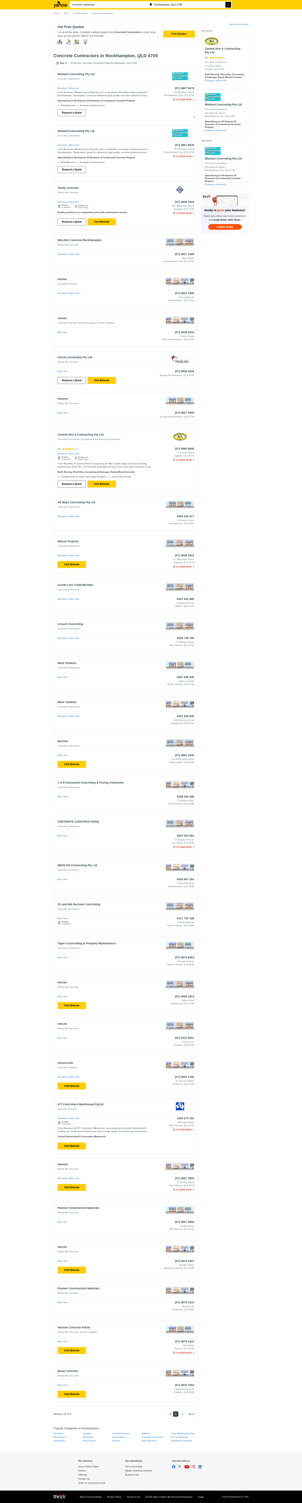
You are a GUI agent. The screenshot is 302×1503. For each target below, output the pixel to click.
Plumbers (58, 1433)
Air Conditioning (179, 1437)
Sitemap (82, 1474)
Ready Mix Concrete (68, 192)
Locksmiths (59, 1440)
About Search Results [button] (239, 24)
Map (62, 63)
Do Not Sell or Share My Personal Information (168, 1497)
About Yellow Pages (88, 1466)
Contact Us (84, 1478)
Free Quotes (178, 33)
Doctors (116, 1440)
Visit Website (101, 221)
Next (191, 1414)
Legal (201, 1497)
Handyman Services (181, 1440)
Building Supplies (86, 323)
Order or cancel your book (91, 1483)
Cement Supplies (105, 323)
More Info (74, 88)
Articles (82, 1470)
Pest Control (89, 1440)
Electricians (59, 1437)
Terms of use (133, 1497)
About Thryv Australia (91, 1497)
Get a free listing (133, 1466)
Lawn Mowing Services (183, 1433)
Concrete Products (67, 283)
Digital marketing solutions (138, 1470)
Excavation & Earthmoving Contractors (100, 439)
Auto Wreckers (149, 1440)
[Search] (228, 5)
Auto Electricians (120, 1433)
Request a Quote (72, 112)
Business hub (132, 1474)
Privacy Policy (114, 1497)
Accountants (118, 1437)
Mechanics (88, 1437)
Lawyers (87, 1433)
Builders (146, 1433)
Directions (63, 88)
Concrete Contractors (69, 78)
